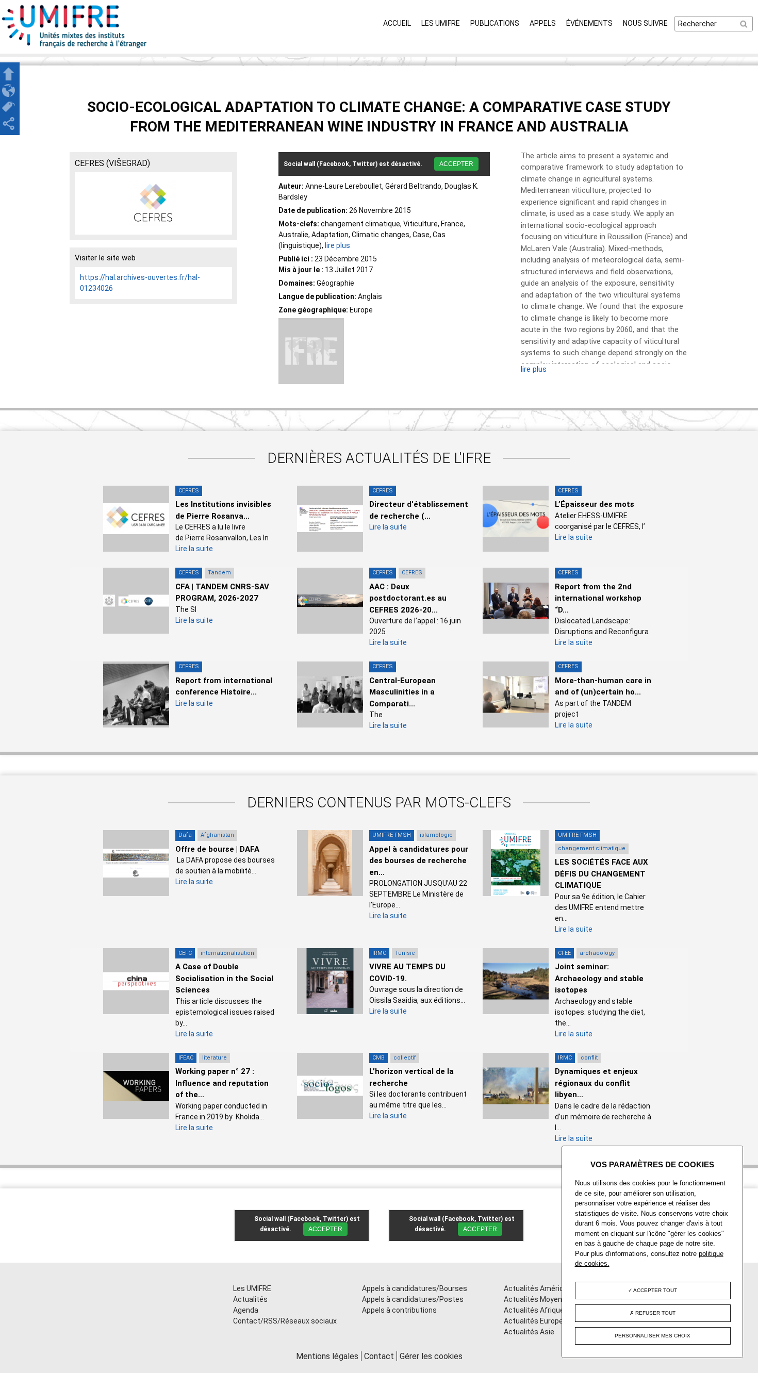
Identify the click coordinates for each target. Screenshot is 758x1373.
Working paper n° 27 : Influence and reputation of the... (222, 1083)
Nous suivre (645, 23)
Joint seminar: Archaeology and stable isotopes (599, 978)
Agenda (245, 1310)
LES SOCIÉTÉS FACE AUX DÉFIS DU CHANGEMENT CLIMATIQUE (601, 873)
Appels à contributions (399, 1310)
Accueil (397, 23)
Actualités (250, 1299)
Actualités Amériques (540, 1288)
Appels (543, 23)
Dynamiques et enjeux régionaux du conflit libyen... (596, 1083)
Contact (379, 1356)
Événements (589, 23)
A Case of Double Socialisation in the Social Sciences (224, 978)
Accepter (456, 164)
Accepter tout (654, 1290)
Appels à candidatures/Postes (413, 1299)
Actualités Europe (533, 1321)
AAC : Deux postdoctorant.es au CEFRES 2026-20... (408, 598)
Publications (494, 23)
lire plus (337, 245)
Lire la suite (194, 548)
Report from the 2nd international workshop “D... (598, 598)
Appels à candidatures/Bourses (414, 1288)
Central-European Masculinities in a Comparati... (402, 692)
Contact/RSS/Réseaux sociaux (285, 1321)
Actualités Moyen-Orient (544, 1299)
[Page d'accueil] (75, 48)
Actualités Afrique (534, 1310)
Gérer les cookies (431, 1356)
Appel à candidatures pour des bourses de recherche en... (418, 861)
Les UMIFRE (440, 23)
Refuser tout (654, 1313)
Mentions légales (327, 1356)
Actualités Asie (529, 1332)
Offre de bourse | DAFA (217, 849)
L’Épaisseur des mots (594, 504)
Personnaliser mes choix (652, 1335)
